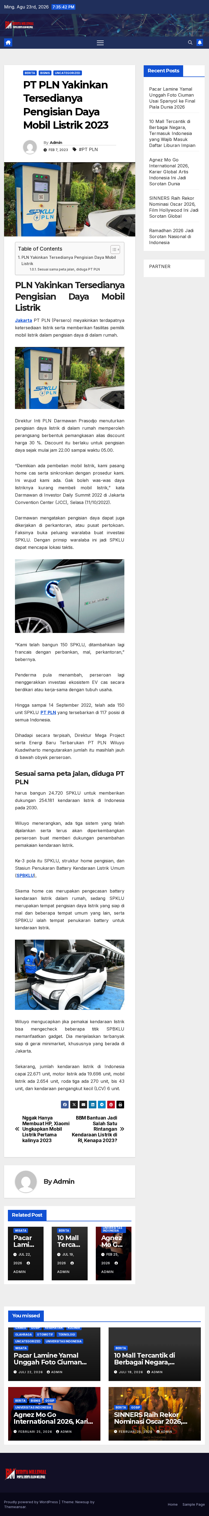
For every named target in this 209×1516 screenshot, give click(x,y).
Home (173, 1504)
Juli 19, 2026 (131, 1372)
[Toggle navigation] (100, 42)
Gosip (35, 1327)
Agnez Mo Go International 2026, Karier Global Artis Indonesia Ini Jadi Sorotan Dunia (169, 171)
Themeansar (15, 1507)
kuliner (74, 1327)
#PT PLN (88, 149)
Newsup (82, 1502)
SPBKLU (25, 875)
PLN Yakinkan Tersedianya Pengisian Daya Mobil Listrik (68, 260)
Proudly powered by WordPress (31, 1502)
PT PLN (48, 712)
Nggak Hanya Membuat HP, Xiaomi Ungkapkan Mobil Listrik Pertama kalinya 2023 (46, 1129)
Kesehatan (54, 1327)
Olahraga (23, 1334)
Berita (30, 73)
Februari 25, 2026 (36, 1432)
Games (20, 1327)
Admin (56, 142)
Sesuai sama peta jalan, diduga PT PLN (69, 269)
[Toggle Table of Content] (112, 249)
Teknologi (66, 1334)
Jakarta (23, 320)
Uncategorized (67, 73)
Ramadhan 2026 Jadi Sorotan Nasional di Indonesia (171, 236)
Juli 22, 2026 (31, 1372)
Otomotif (45, 1334)
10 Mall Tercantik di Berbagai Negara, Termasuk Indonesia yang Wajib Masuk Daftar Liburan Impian (172, 133)
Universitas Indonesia (112, 1229)
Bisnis (45, 73)
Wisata (20, 1230)
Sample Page (194, 1504)
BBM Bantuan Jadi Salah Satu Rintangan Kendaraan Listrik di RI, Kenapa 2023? (94, 1129)
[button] (190, 42)
